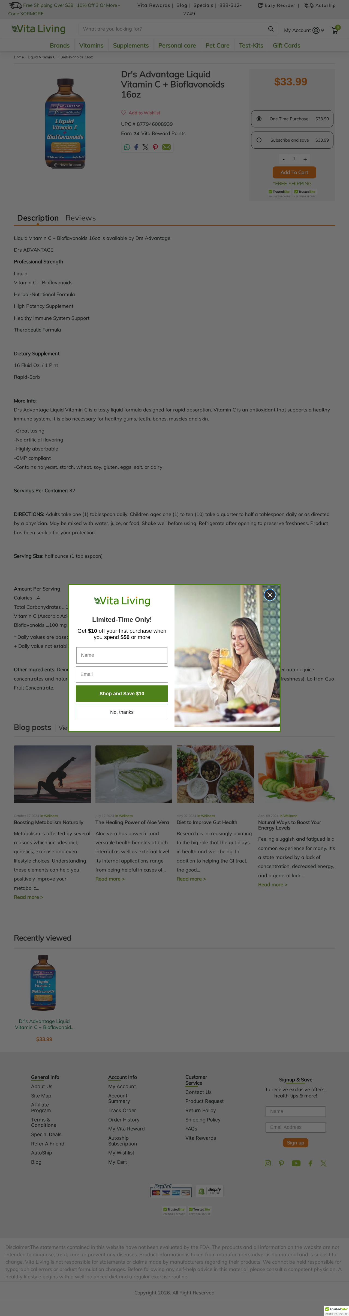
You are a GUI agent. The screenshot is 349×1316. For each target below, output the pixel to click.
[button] (336, 1311)
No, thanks (122, 712)
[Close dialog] (269, 594)
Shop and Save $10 (122, 693)
